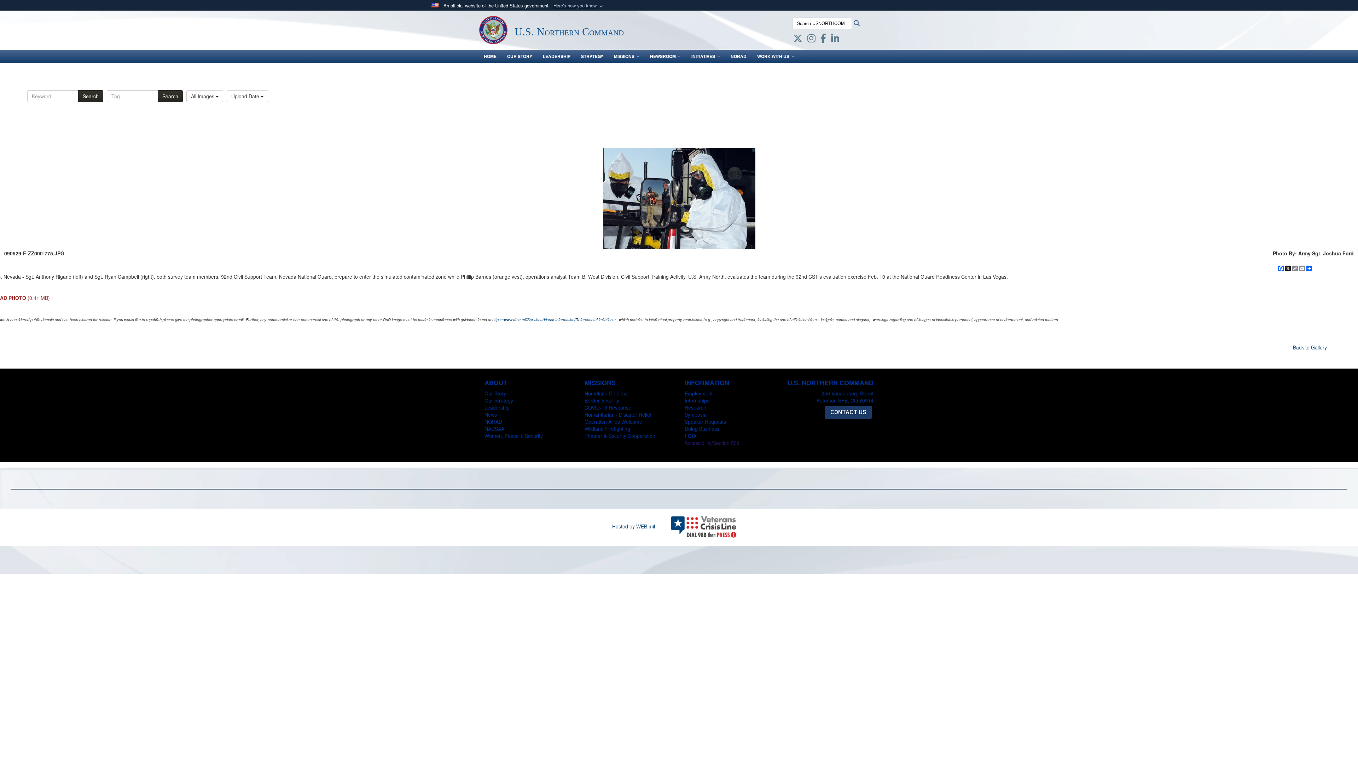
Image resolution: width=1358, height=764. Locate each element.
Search (91, 96)
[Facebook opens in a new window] (823, 39)
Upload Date (246, 96)
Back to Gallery (1310, 347)
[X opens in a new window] (797, 39)
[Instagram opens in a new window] (811, 39)
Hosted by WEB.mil (633, 526)
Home (490, 56)
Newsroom (663, 56)
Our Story (519, 56)
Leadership (556, 56)
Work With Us (773, 56)
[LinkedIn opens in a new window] (835, 39)
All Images (203, 96)
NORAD (739, 56)
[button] (578, 6)
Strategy (592, 56)
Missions (624, 56)
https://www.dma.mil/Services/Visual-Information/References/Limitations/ (554, 319)
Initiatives (703, 56)
